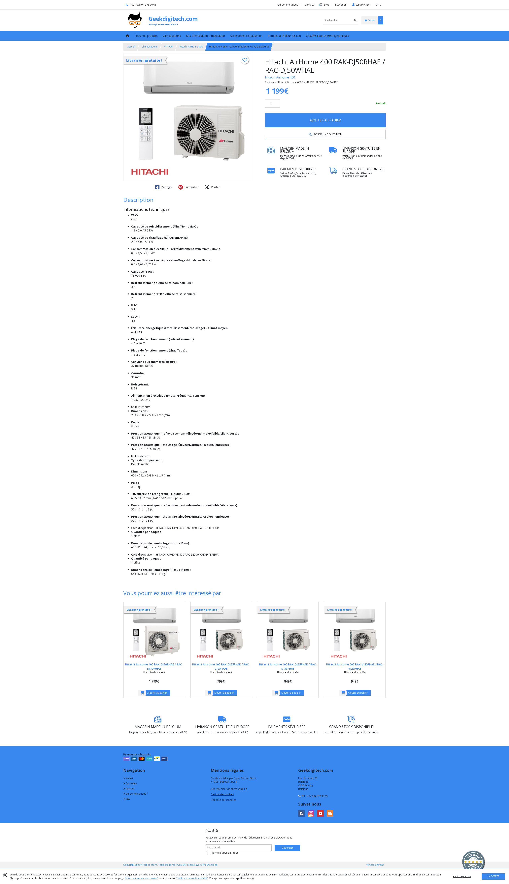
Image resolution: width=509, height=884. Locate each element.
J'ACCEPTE (493, 876)
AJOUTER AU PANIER (325, 120)
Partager (166, 187)
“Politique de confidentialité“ (192, 878)
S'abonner (287, 847)
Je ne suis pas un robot (225, 852)
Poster (215, 187)
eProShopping (209, 865)
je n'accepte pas (462, 876)
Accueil (131, 46)
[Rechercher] (355, 20)
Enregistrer (191, 187)
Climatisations (149, 46)
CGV (127, 799)
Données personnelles (223, 800)
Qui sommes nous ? (136, 793)
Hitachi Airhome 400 (280, 77)
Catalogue (131, 783)
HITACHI (168, 46)
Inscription (341, 4)
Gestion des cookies (222, 794)
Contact (309, 4)
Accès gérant (376, 865)
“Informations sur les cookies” (141, 878)
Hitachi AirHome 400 (191, 46)
